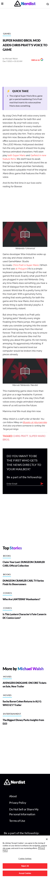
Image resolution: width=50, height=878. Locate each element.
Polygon (22, 268)
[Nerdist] (24, 4)
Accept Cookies (25, 873)
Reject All (25, 866)
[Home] (14, 784)
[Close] (47, 839)
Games (7, 33)
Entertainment (12, 713)
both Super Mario (16, 155)
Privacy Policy (17, 802)
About (13, 796)
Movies (7, 676)
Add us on (35, 60)
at (16, 268)
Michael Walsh (11, 58)
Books (7, 555)
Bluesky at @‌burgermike (35, 422)
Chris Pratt (20, 436)
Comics (7, 593)
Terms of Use (17, 820)
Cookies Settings (24, 859)
